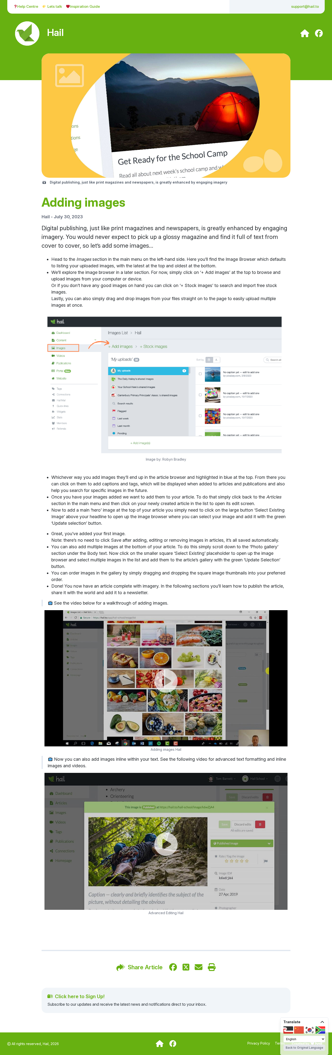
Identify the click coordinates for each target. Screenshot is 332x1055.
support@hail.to (305, 6)
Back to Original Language (304, 1047)
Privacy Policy (259, 1043)
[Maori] (288, 1030)
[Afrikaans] (320, 1030)
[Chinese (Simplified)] (299, 1030)
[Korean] (310, 1030)
